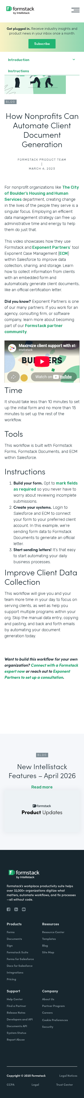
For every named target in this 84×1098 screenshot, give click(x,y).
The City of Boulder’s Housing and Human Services (41, 193)
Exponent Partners (50, 247)
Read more (42, 787)
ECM (63, 253)
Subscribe (42, 43)
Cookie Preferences (55, 1020)
